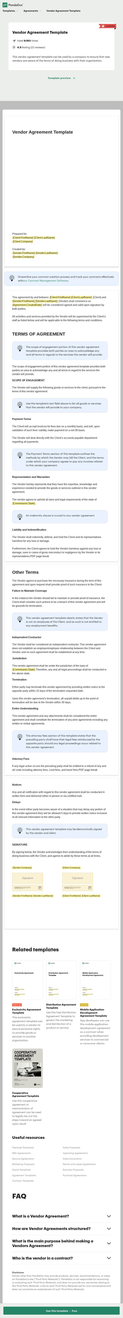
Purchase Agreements (74, 1175)
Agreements (31, 10)
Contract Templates (23, 1180)
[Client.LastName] (91, 895)
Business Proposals (73, 1169)
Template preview (59, 78)
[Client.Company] (71, 867)
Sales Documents (72, 1158)
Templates (9, 10)
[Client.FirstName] (72, 895)
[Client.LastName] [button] (44, 237)
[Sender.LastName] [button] (46, 253)
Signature (27, 878)
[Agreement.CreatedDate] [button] (27, 305)
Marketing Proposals (23, 1164)
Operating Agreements (75, 1153)
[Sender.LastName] (43, 895)
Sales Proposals (71, 1147)
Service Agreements (23, 1158)
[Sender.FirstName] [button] (24, 253)
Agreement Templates (24, 1175)
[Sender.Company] (22, 867)
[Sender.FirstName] (22, 895)
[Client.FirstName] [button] (23, 237)
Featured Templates (23, 1147)
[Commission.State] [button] (24, 503)
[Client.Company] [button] (23, 241)
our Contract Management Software (45, 280)
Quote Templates (21, 1169)
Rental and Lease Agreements (79, 1164)
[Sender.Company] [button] (23, 256)
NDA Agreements (21, 1153)
